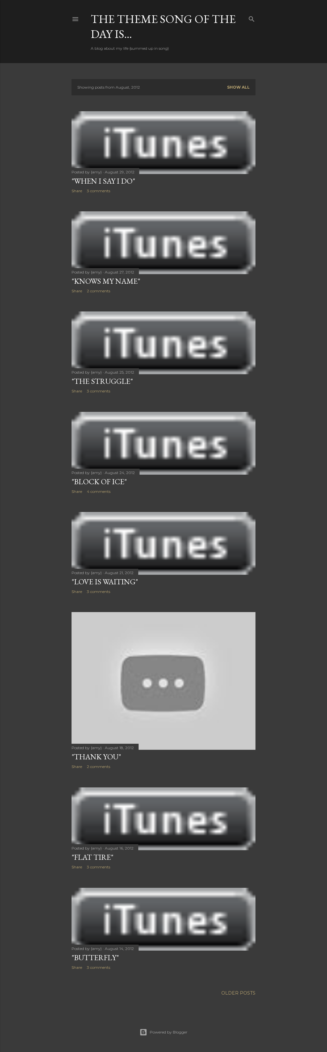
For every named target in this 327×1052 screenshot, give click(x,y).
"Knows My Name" (106, 281)
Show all (238, 87)
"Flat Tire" (92, 857)
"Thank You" (96, 757)
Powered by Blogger (168, 1032)
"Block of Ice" (99, 481)
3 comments (98, 190)
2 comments (98, 291)
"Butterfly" (95, 957)
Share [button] (77, 190)
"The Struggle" (102, 381)
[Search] (251, 17)
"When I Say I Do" (103, 181)
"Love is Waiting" (105, 582)
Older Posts (238, 993)
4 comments (98, 491)
